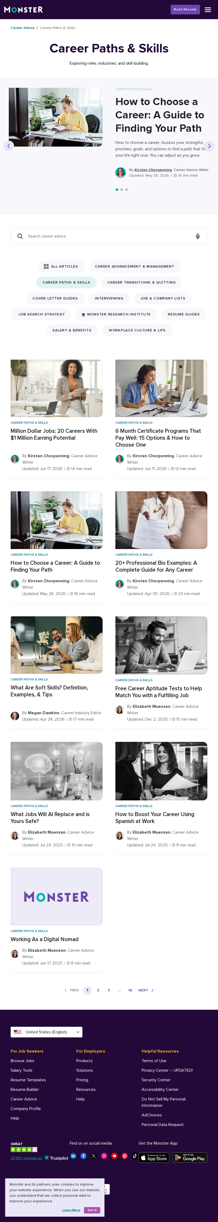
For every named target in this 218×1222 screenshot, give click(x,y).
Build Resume (185, 9)
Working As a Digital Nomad (44, 939)
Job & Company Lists (163, 298)
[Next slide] (209, 146)
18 (130, 990)
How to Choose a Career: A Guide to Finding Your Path (159, 115)
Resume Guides (184, 314)
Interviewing (109, 298)
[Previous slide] (8, 146)
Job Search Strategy (41, 314)
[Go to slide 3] (126, 189)
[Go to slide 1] (117, 189)
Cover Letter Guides (55, 298)
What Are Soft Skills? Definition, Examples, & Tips (49, 691)
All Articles (64, 266)
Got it (92, 1210)
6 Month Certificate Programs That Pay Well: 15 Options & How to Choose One (158, 438)
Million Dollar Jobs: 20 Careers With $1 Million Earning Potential (54, 434)
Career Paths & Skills (66, 282)
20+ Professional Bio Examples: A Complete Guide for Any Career (156, 566)
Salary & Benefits (72, 330)
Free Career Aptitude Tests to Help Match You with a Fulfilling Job (158, 692)
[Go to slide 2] (121, 189)
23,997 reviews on (26, 1158)
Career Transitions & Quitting (141, 282)
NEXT (143, 990)
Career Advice (23, 28)
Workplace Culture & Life (137, 330)
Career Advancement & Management (134, 266)
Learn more (71, 1210)
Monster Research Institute (119, 314)
